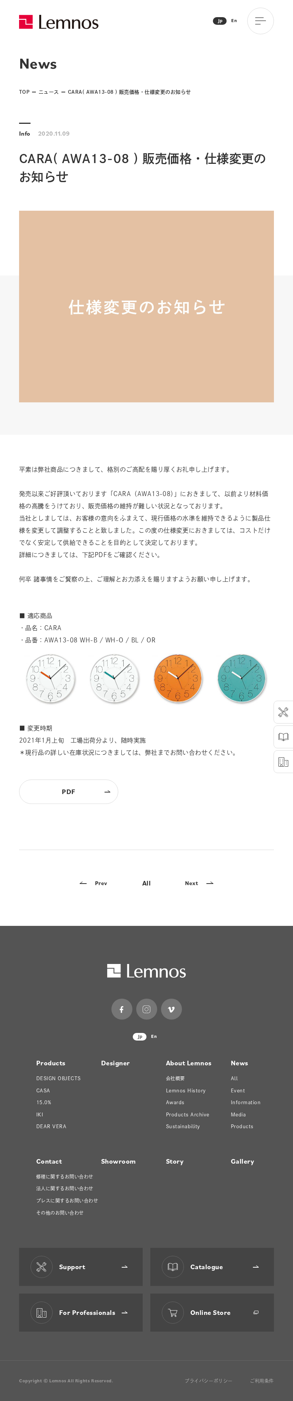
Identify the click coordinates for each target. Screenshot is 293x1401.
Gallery (242, 1161)
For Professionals (87, 1312)
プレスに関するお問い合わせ (67, 1200)
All (146, 883)
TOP (24, 92)
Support (72, 1266)
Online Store (210, 1312)
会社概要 (175, 1078)
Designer (115, 1062)
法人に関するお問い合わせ (64, 1188)
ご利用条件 (262, 1381)
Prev (101, 883)
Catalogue (206, 1266)
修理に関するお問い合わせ (64, 1176)
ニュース (49, 92)
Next (191, 883)
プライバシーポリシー (209, 1381)
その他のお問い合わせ (60, 1212)
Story (175, 1161)
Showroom (118, 1161)
